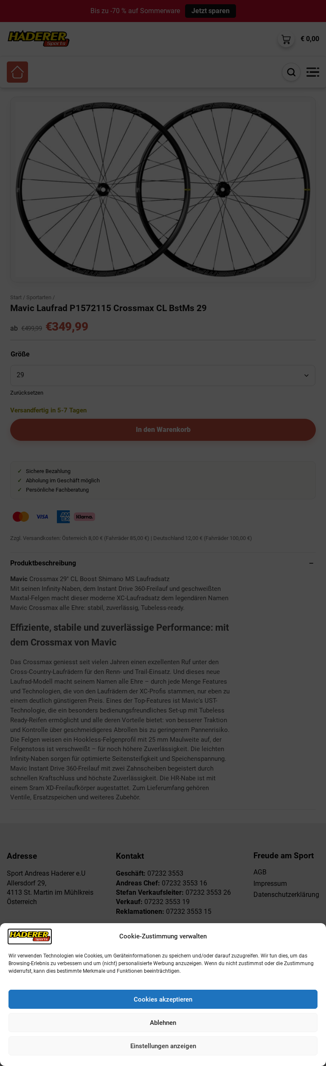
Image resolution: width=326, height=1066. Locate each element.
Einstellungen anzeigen (163, 1046)
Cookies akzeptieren (163, 999)
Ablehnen (163, 1023)
